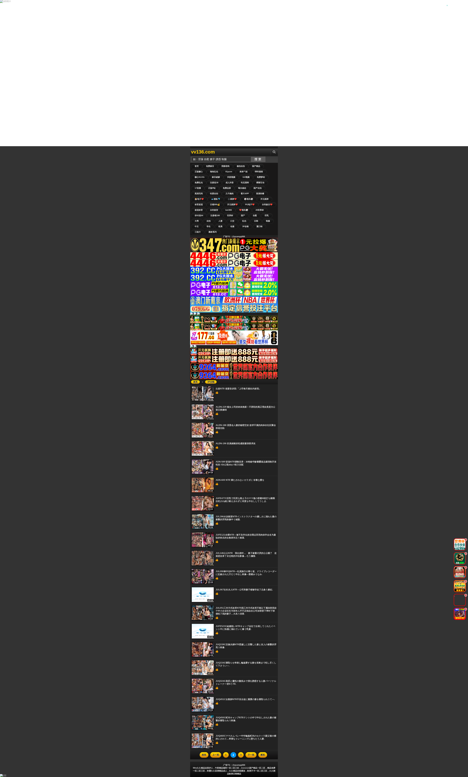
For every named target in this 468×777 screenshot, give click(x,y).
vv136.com (203, 152)
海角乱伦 (214, 171)
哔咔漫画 (259, 171)
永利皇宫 (214, 210)
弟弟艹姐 (243, 171)
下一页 (251, 755)
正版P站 (212, 188)
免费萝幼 (261, 177)
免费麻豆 (210, 166)
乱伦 (244, 221)
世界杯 (230, 215)
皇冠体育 (199, 210)
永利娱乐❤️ (267, 204)
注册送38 (214, 182)
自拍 (209, 221)
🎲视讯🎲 (248, 199)
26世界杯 (260, 210)
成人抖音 (230, 182)
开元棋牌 (265, 199)
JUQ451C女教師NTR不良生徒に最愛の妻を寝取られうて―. (245, 699)
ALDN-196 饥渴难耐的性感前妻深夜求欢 (236, 443)
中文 (197, 226)
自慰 (255, 215)
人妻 (220, 221)
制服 (268, 221)
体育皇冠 (199, 204)
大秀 (197, 221)
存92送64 (199, 215)
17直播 (198, 188)
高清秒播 (260, 193)
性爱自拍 (214, 193)
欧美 (220, 226)
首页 (197, 166)
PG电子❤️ (250, 204)
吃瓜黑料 (245, 182)
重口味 (259, 226)
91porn (228, 171)
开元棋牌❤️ (232, 204)
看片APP (245, 193)
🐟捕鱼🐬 (215, 199)
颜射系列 (213, 232)
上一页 (215, 755)
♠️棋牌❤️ (232, 199)
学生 (209, 226)
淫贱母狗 (225, 166)
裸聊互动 (260, 182)
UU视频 (246, 177)
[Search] (274, 152)
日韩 (256, 221)
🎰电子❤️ (199, 199)
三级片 (198, 232)
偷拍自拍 (241, 166)
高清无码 (199, 193)
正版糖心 (199, 171)
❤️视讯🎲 (243, 210)
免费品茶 (227, 188)
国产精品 (256, 166)
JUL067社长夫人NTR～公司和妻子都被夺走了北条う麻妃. (244, 589)
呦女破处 (242, 188)
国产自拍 (258, 188)
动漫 (232, 226)
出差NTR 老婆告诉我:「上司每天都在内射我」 (238, 388)
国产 (243, 215)
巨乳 (267, 215)
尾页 (263, 755)
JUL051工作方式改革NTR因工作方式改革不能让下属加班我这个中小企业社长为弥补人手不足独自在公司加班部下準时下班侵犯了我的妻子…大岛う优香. (246, 611)
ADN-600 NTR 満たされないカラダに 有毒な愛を (240, 480)
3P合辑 (245, 226)
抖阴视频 (231, 177)
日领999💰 (215, 204)
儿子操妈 (229, 193)
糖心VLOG (200, 177)
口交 (232, 221)
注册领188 (215, 215)
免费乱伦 (199, 182)
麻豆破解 (216, 177)
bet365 (228, 210)
